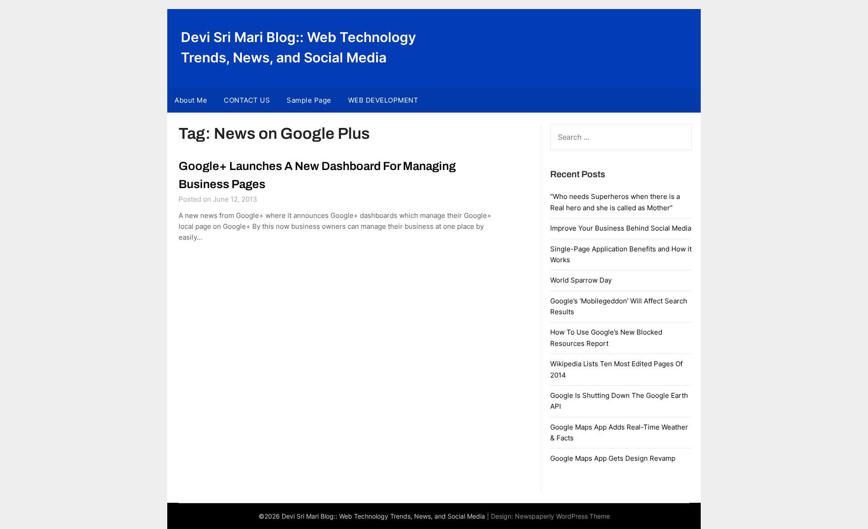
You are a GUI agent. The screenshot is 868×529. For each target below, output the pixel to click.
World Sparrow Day (581, 280)
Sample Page (309, 100)
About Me (191, 100)
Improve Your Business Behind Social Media (620, 228)
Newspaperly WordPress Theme (562, 516)
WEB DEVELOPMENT (383, 100)
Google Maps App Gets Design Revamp (612, 458)
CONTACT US (247, 100)
